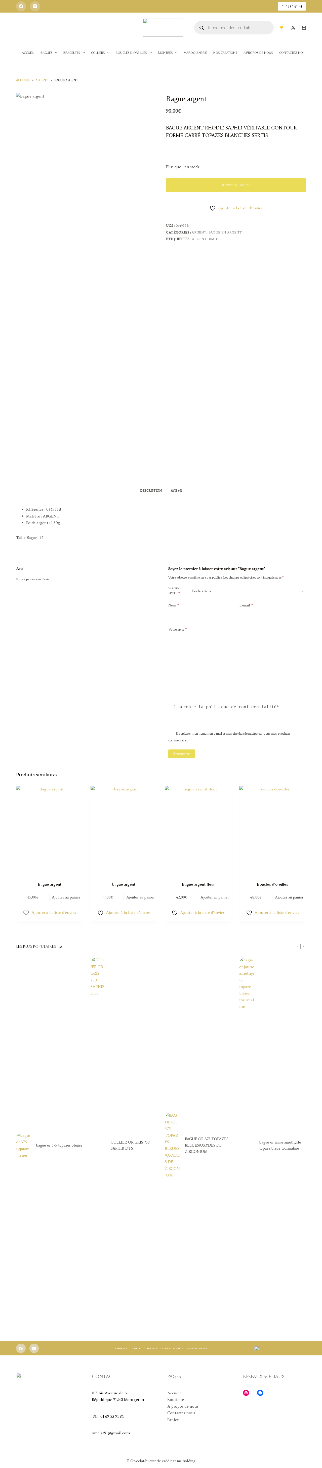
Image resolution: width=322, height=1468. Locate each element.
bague (215, 239)
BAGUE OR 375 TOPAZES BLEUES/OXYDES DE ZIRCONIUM (206, 1145)
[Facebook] (21, 6)
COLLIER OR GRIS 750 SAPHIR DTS (130, 1145)
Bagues (47, 53)
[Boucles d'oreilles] (272, 830)
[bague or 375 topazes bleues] (23, 1145)
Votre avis (177, 629)
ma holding (185, 1461)
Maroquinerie (195, 53)
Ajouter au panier (236, 185)
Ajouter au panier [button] (66, 897)
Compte (135, 1348)
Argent (199, 232)
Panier (173, 1419)
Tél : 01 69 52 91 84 (108, 1416)
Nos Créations (225, 53)
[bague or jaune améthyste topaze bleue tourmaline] (246, 1145)
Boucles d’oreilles (131, 53)
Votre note (174, 591)
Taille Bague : (27, 537)
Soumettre (181, 753)
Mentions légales (197, 1348)
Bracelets (71, 53)
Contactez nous (181, 1412)
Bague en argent (225, 232)
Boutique (175, 1399)
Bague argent (49, 884)
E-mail (246, 605)
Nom (173, 605)
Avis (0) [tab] (176, 490)
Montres (165, 53)
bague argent (123, 884)
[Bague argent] (49, 830)
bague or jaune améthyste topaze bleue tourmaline (280, 1145)
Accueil (28, 53)
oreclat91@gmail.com (111, 1433)
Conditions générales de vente (163, 1348)
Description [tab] (151, 490)
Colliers (98, 53)
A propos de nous (182, 1406)
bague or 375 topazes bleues (59, 1145)
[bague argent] (124, 830)
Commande (120, 1348)
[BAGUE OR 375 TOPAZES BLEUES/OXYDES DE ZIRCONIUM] (172, 1145)
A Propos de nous (258, 53)
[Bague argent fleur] (198, 830)
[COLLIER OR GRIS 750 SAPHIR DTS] (98, 1145)
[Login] (293, 28)
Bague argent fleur (198, 884)
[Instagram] (35, 6)
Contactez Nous (293, 53)
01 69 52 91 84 (291, 6)
